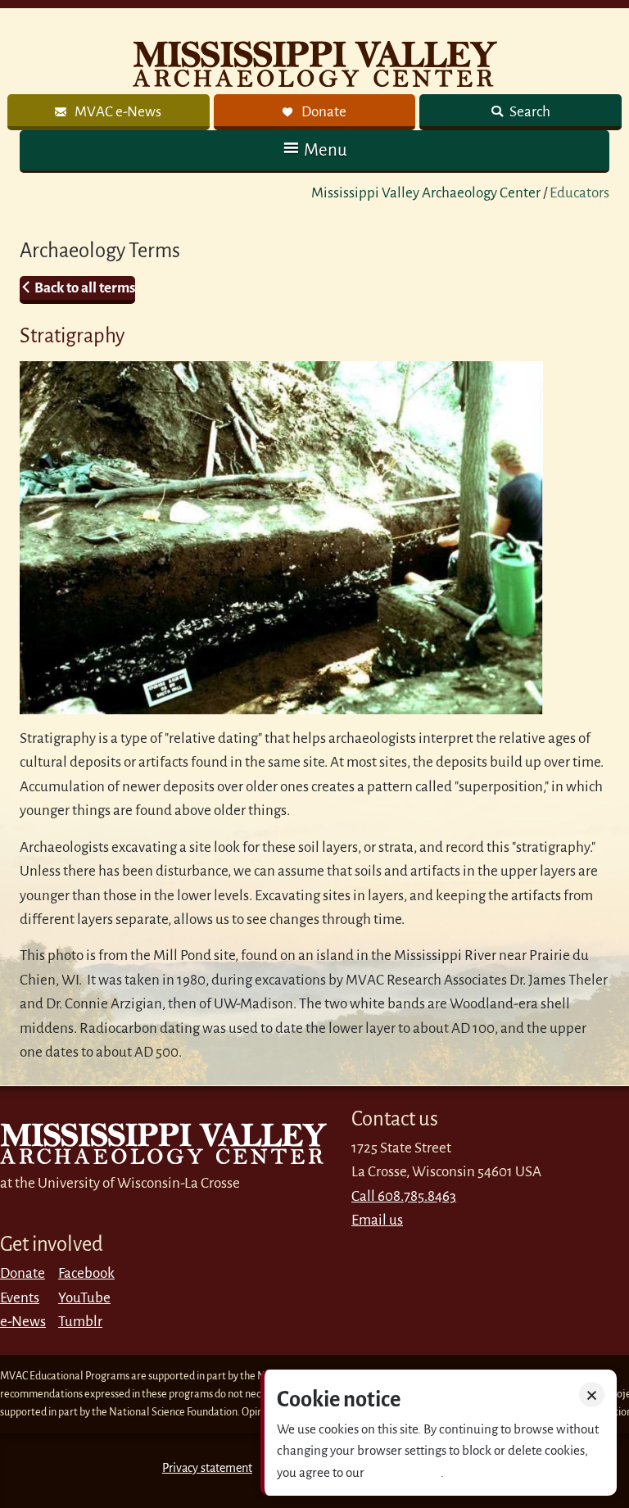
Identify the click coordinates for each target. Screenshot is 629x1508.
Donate (22, 1273)
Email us (377, 1220)
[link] (108, 112)
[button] (314, 150)
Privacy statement (207, 1467)
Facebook (86, 1273)
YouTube (84, 1298)
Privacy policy (404, 1472)
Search (528, 112)
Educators (579, 193)
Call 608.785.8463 (403, 1196)
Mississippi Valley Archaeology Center (426, 193)
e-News (23, 1321)
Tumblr (80, 1321)
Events (19, 1298)
